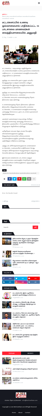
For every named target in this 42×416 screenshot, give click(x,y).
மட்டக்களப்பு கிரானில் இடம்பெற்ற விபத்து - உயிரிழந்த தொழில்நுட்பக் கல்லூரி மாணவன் (24, 304)
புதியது (5, 201)
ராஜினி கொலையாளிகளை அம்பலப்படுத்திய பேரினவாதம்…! (24, 252)
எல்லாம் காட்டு (35, 185)
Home (14, 413)
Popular (11, 353)
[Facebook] (10, 179)
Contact (27, 413)
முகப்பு (4, 14)
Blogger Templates (21, 409)
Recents (30, 353)
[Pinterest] (19, 179)
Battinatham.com (19, 407)
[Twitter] (14, 179)
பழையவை (35, 201)
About (20, 413)
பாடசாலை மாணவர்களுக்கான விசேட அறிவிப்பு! (25, 379)
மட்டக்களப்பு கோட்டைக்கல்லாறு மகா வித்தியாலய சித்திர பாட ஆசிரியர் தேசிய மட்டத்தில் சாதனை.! (26, 315)
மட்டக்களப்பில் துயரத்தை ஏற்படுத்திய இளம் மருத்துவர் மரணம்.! (25, 336)
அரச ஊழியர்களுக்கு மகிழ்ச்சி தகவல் (25, 369)
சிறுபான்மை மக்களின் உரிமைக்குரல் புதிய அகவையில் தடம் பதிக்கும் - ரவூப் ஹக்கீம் (26, 263)
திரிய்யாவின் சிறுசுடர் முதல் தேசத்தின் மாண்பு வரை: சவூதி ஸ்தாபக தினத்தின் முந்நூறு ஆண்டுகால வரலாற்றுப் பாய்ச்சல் (25, 242)
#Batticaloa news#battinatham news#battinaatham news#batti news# (18, 17)
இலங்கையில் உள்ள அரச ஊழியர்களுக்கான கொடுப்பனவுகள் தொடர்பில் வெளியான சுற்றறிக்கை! (25, 360)
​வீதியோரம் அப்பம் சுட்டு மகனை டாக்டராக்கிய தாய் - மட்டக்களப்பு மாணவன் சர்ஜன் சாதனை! (23, 326)
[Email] (29, 179)
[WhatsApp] (24, 179)
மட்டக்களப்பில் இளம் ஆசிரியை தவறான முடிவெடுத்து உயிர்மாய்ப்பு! (24, 294)
